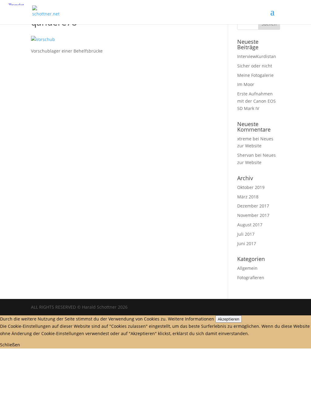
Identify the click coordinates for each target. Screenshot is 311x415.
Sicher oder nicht (254, 66)
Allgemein (247, 268)
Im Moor (245, 84)
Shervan (245, 155)
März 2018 (247, 197)
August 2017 (249, 225)
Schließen (10, 345)
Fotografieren (250, 277)
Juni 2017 (246, 243)
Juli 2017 (246, 234)
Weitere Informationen (191, 319)
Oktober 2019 (251, 187)
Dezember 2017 (253, 206)
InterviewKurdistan (256, 56)
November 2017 (253, 215)
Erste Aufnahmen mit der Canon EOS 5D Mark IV (256, 101)
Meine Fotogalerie (255, 75)
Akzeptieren (228, 319)
